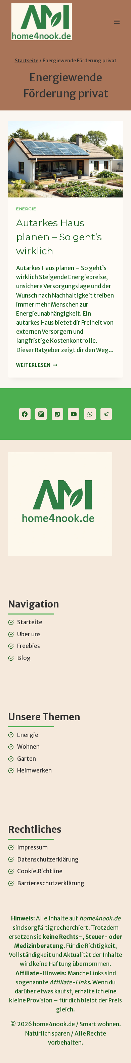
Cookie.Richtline (39, 871)
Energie (26, 208)
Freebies (28, 646)
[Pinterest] (57, 414)
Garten (26, 758)
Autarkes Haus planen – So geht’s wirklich (59, 237)
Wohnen (28, 746)
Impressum (32, 847)
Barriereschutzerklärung (50, 883)
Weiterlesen (36, 365)
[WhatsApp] (90, 414)
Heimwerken (34, 770)
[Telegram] (106, 414)
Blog (24, 658)
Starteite (29, 622)
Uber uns (29, 634)
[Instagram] (41, 414)
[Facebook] (25, 414)
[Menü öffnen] (117, 22)
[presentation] (65, 159)
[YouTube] (73, 414)
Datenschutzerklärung (48, 859)
